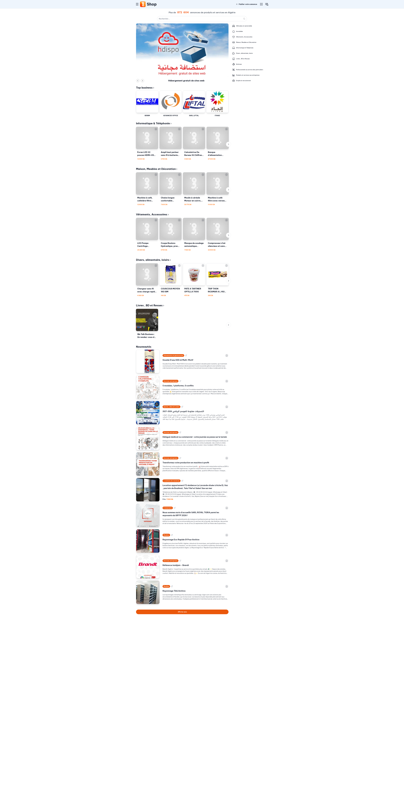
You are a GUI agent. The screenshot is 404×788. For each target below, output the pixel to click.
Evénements (168, 508)
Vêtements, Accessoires (151, 214)
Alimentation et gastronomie (173, 355)
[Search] (244, 19)
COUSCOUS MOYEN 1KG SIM (170, 290)
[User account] (266, 4)
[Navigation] (137, 4)
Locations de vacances (171, 481)
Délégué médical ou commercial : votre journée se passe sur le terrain (195, 437)
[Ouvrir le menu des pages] (261, 4)
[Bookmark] (156, 129)
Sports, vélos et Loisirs (171, 407)
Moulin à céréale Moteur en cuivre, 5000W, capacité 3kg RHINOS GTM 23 (194, 199)
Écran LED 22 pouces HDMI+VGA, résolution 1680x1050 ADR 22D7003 (146, 154)
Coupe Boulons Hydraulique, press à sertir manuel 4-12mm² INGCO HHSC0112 (170, 245)
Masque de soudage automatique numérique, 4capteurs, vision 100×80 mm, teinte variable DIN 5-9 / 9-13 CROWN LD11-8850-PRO (194, 245)
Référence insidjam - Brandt (176, 565)
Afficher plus (182, 612)
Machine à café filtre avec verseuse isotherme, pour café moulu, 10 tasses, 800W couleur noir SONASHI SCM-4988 (217, 199)
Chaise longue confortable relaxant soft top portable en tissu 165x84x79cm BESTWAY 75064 (169, 199)
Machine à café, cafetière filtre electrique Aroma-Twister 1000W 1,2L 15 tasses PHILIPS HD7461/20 (146, 199)
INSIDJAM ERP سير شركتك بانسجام (186, 80)
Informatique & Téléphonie (153, 123)
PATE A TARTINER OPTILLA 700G (192, 290)
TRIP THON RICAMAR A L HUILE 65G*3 (217, 290)
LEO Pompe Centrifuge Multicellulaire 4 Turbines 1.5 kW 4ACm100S (145, 245)
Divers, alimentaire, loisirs (152, 259)
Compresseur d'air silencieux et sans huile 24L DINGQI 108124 (217, 245)
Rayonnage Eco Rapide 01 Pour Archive (181, 539)
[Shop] (143, 4)
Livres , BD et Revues (149, 305)
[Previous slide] (138, 80)
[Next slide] (142, 80)
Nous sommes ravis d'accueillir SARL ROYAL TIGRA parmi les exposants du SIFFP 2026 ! (191, 514)
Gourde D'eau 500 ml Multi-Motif (178, 360)
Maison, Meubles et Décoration (156, 168)
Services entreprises (170, 381)
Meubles (166, 535)
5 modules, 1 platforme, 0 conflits (178, 385)
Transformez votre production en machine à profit (186, 462)
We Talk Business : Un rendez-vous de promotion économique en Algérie (146, 336)
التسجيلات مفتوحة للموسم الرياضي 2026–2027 (183, 411)
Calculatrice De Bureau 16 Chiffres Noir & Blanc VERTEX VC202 (193, 154)
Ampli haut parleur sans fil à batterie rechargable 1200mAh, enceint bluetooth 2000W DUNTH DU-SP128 (170, 154)
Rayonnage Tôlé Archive (174, 591)
